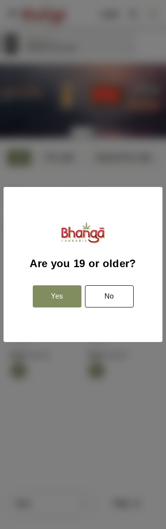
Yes (57, 296)
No (109, 296)
